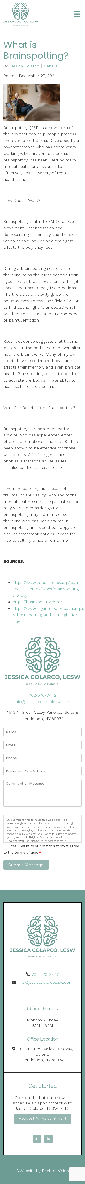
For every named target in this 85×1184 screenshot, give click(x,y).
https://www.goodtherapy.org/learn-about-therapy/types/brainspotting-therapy (46, 589)
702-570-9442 (42, 695)
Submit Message (26, 864)
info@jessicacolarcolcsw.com (42, 701)
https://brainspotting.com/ (37, 601)
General (51, 66)
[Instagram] (37, 1139)
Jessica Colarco (24, 66)
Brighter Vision (55, 1170)
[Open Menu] (77, 14)
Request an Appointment (42, 1118)
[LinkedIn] (48, 1139)
